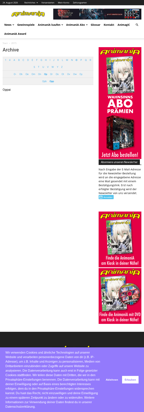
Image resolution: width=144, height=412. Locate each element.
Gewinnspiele (25, 24)
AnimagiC (124, 24)
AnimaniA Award (15, 34)
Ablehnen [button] (112, 379)
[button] (136, 25)
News (7, 24)
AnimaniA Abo (75, 24)
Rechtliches (29, 2)
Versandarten (47, 2)
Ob (20, 74)
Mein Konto (63, 2)
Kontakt (109, 24)
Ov (68, 74)
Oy (81, 74)
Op (45, 74)
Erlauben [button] (130, 379)
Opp (52, 81)
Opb (44, 81)
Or (51, 74)
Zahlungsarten (80, 2)
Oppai (7, 89)
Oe (27, 74)
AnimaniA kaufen (49, 24)
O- (15, 74)
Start (5, 43)
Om (33, 74)
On (39, 74)
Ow (74, 74)
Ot (63, 74)
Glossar (95, 24)
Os (57, 74)
